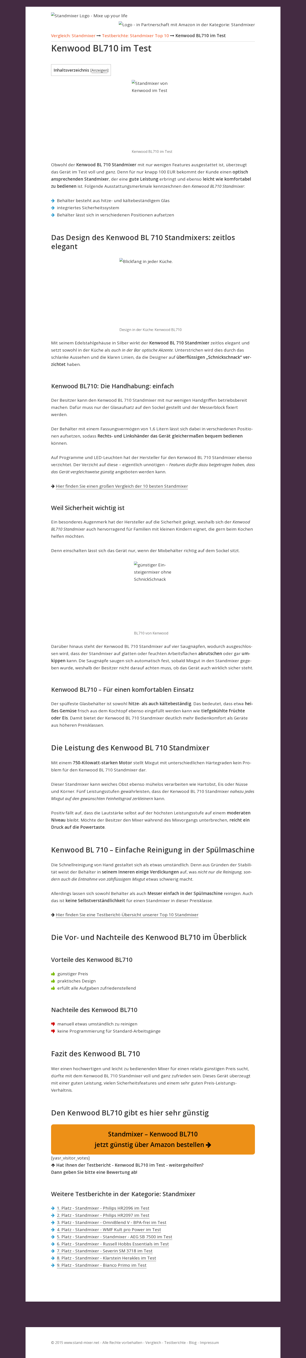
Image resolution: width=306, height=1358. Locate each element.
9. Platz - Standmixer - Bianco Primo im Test (102, 1265)
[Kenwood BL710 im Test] (153, 113)
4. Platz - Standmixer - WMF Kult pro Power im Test (109, 1229)
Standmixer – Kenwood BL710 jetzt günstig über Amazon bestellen (150, 1139)
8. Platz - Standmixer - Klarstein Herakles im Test (106, 1258)
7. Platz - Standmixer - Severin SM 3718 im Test (105, 1251)
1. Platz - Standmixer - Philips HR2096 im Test (103, 1208)
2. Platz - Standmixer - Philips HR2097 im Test (103, 1215)
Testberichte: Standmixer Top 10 (135, 35)
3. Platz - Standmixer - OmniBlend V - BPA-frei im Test (111, 1222)
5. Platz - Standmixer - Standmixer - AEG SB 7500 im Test (114, 1237)
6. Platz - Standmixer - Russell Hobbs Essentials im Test (113, 1244)
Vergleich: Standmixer (73, 35)
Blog (193, 1342)
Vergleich (153, 1342)
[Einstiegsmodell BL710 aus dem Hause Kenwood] (153, 595)
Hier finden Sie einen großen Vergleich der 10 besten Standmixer (122, 486)
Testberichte (175, 1342)
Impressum (209, 1342)
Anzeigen (99, 70)
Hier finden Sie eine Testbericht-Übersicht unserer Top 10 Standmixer (127, 915)
